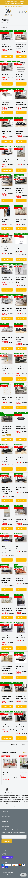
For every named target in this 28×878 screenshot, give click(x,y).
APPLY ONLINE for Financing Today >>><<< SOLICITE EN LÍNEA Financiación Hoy (14, 2)
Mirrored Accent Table (5, 220)
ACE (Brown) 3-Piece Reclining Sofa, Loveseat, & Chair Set (6, 549)
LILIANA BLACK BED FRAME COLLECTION (20, 190)
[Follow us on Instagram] (5, 854)
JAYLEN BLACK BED (20, 667)
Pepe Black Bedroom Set (5, 725)
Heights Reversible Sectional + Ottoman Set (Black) (6, 459)
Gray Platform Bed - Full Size (6, 189)
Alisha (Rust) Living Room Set (10, 774)
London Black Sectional (19, 132)
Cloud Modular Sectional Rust (19, 579)
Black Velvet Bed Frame (6, 132)
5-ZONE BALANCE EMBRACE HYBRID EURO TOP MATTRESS (6, 429)
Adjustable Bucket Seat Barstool (21, 248)
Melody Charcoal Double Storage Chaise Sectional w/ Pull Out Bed (6, 490)
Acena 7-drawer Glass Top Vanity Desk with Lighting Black (21, 727)
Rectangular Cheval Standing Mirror (21, 278)
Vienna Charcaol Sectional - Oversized (20, 339)
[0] (25, 12)
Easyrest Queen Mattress (20, 398)
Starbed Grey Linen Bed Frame (6, 309)
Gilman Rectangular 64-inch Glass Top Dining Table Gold (6, 668)
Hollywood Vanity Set (20, 160)
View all (24, 752)
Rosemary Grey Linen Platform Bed (6, 278)
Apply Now (20, 6)
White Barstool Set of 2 (6, 520)
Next (23, 744)
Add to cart (21, 84)
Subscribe (7, 841)
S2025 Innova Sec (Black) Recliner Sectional (6, 580)
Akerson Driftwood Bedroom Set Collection (21, 46)
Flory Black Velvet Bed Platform (6, 160)
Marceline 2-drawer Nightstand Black (21, 636)
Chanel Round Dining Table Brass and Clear (6, 368)
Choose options (7, 56)
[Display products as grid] (23, 27)
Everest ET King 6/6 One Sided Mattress (21, 427)
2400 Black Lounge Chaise (21, 547)
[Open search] (19, 12)
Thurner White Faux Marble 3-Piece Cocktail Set (6, 249)
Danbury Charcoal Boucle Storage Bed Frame (21, 368)
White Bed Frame (6, 74)
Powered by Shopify (6, 874)
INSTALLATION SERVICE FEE (20, 75)
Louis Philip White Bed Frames (6, 103)
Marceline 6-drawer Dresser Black (21, 609)
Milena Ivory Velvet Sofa (21, 520)
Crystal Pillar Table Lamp (21, 220)
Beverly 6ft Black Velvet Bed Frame (6, 45)
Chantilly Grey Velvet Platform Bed (21, 103)
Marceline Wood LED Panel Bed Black (5, 637)
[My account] (22, 12)
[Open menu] (2, 12)
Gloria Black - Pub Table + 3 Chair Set (21, 697)
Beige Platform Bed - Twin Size (21, 309)
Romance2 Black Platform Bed (6, 697)
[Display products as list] (26, 27)
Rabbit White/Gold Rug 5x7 (6, 398)
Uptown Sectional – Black (21, 488)
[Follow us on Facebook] (2, 854)
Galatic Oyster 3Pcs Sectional (6, 338)
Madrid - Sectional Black (20, 458)
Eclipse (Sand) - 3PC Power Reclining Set (6, 609)
